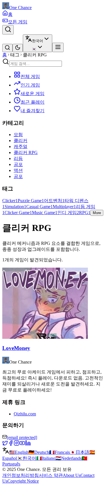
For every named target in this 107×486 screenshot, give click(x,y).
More (97, 213)
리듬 (18, 158)
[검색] (8, 29)
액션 (18, 170)
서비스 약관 (51, 475)
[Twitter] (5, 444)
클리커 (20, 140)
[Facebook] (11, 444)
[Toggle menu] (58, 47)
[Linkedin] (28, 444)
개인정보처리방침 (20, 475)
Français (59, 452)
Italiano (45, 458)
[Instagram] (16, 444)
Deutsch (39, 452)
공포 (18, 164)
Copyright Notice (23, 481)
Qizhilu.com (25, 413)
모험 (18, 134)
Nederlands (68, 458)
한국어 (26, 458)
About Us (71, 475)
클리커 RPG (26, 152)
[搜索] (7, 48)
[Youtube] (22, 444)
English (19, 452)
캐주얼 (20, 146)
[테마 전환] (18, 48)
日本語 (79, 452)
